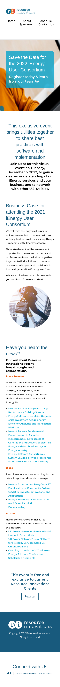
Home (11, 21)
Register (30, 596)
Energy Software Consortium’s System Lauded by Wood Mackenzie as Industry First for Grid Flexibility (29, 458)
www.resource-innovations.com (34, 673)
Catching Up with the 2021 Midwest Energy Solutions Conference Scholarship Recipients (29, 554)
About (27, 21)
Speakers (26, 24)
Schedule (45, 21)
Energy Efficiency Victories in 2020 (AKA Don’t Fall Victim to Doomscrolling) (28, 503)
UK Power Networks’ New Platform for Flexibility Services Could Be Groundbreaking (29, 543)
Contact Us (46, 24)
